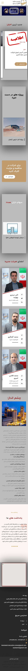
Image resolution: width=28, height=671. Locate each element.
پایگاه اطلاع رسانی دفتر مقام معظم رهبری (16, 599)
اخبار (21, 49)
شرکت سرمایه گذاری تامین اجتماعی (18, 605)
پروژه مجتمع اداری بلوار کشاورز (15, 141)
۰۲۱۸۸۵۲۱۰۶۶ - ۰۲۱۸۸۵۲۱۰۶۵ (17, 640)
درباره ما (22, 621)
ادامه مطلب (19, 64)
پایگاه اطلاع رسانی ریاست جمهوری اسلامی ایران (15, 602)
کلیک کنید (10, 177)
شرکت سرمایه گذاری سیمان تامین (15, 241)
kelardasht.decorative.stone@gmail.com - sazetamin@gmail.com (14, 647)
